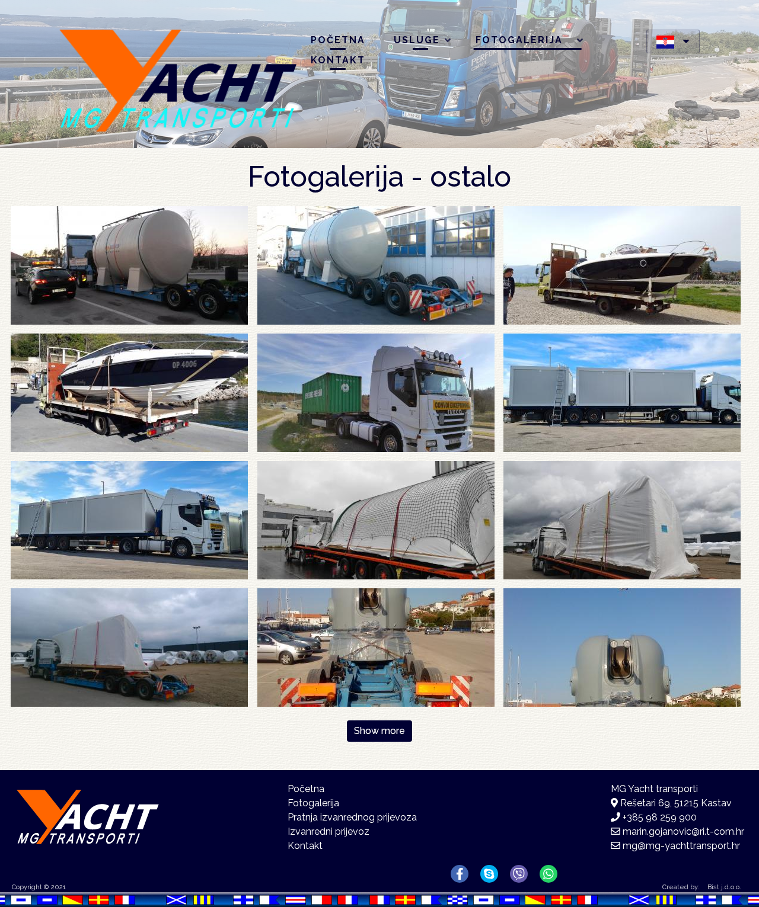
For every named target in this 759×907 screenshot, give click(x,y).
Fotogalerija (513, 42)
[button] (129, 264)
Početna (338, 40)
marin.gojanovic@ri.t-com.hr (683, 831)
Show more (379, 730)
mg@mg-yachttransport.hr (681, 845)
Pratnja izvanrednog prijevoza (352, 817)
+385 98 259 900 (660, 817)
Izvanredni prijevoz (328, 831)
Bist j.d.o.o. (724, 887)
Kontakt (338, 60)
